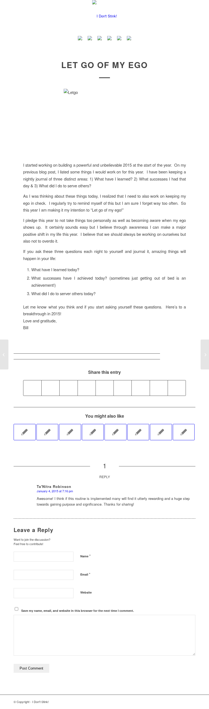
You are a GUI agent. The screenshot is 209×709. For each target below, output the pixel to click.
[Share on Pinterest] (87, 388)
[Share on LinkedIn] (104, 388)
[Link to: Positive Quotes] (70, 432)
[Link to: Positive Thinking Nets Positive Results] (161, 432)
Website (86, 592)
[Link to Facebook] (175, 702)
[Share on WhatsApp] (68, 388)
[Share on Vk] (140, 388)
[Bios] (99, 39)
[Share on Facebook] (32, 388)
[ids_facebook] (104, 16)
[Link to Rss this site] (191, 702)
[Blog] (109, 39)
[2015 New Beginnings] (4, 354)
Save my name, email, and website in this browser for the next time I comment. (77, 611)
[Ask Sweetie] (90, 39)
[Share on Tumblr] (122, 388)
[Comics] (129, 39)
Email (85, 574)
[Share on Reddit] (159, 388)
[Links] (119, 39)
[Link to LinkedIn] (167, 702)
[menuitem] (80, 39)
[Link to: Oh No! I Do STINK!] (115, 432)
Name (85, 555)
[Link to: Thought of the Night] (93, 432)
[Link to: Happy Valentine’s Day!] (138, 432)
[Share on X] (50, 388)
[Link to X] (183, 702)
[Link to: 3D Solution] (25, 432)
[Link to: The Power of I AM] (184, 432)
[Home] (80, 39)
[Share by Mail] (177, 388)
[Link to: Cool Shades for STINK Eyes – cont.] (47, 432)
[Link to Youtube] (159, 702)
